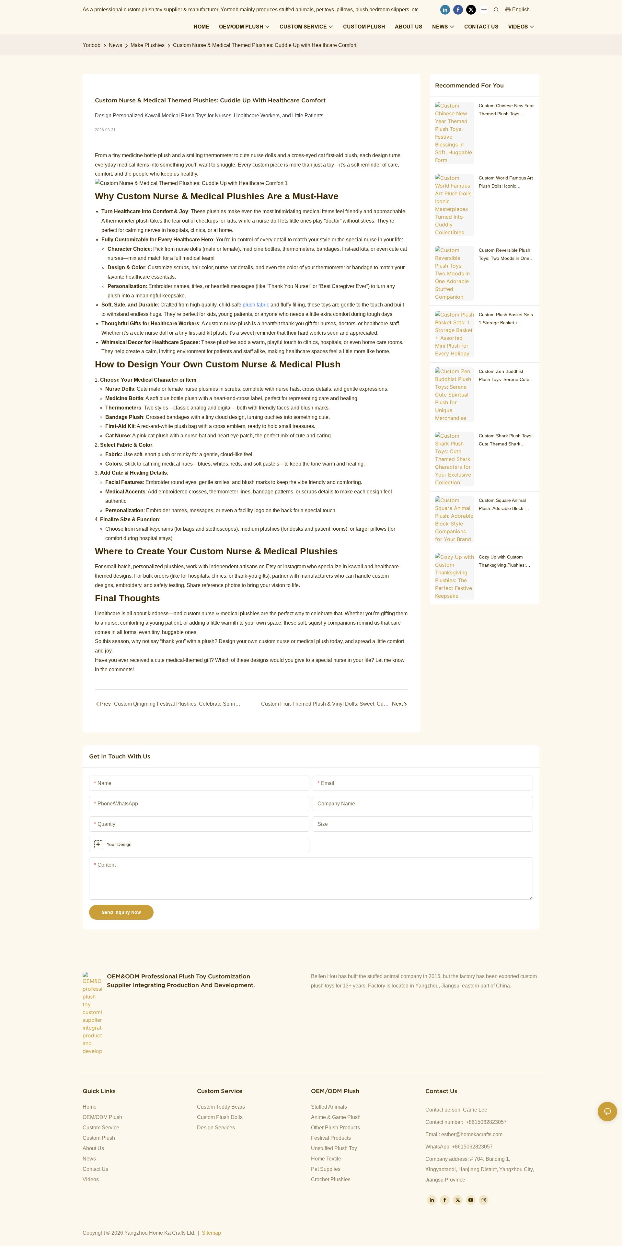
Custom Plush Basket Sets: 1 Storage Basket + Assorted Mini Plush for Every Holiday (506, 319)
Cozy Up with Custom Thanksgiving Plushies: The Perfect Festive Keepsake (502, 561)
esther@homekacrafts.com (471, 1134)
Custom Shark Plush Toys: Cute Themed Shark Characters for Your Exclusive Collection (506, 440)
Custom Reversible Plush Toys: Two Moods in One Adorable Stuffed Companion (504, 255)
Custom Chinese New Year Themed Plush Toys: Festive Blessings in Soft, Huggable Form (506, 110)
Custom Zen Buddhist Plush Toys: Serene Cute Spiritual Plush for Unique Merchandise (505, 376)
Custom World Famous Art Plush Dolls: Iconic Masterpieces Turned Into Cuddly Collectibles (506, 182)
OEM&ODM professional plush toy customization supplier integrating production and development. (181, 980)
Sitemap (211, 1233)
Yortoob (91, 45)
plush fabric (256, 304)
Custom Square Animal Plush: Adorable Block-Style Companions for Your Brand (506, 505)
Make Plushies (148, 45)
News (115, 45)
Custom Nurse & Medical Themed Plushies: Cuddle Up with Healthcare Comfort (264, 45)
